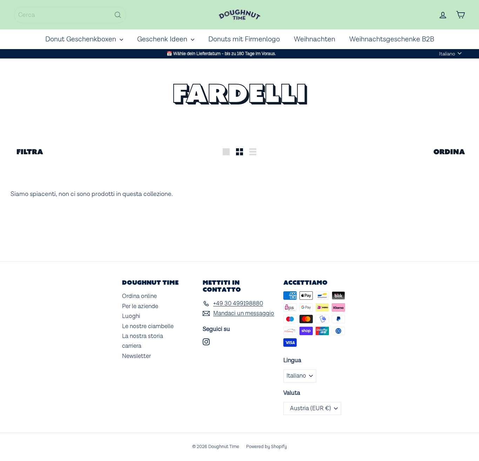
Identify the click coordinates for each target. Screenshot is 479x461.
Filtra (29, 151)
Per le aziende (140, 306)
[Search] (117, 15)
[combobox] (70, 15)
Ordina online (139, 296)
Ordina (449, 151)
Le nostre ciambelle (148, 326)
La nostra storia (142, 336)
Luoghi (131, 316)
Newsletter (136, 356)
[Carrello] (460, 15)
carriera (131, 346)
